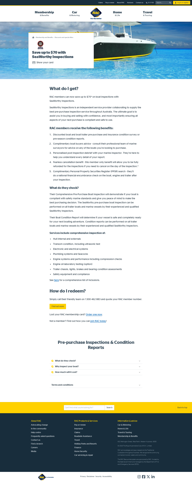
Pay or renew (109, 2)
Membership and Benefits (44, 37)
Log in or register (183, 2)
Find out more (58, 306)
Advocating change (39, 425)
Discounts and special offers (64, 37)
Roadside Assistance (83, 436)
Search (109, 408)
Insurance (78, 429)
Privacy (83, 476)
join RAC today (98, 321)
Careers (34, 448)
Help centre (36, 433)
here (56, 280)
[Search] (170, 3)
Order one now (94, 314)
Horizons (130, 2)
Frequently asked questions (42, 436)
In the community (38, 429)
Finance (77, 448)
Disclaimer (91, 476)
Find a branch (37, 444)
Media (33, 451)
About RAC (120, 2)
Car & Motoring (124, 425)
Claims (100, 2)
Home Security (80, 451)
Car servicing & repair (83, 455)
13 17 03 (151, 2)
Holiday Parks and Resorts (85, 444)
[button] (44, 14)
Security (98, 476)
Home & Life (123, 429)
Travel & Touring (125, 433)
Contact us (139, 2)
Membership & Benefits (128, 436)
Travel (77, 440)
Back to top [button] (182, 408)
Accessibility (107, 476)
